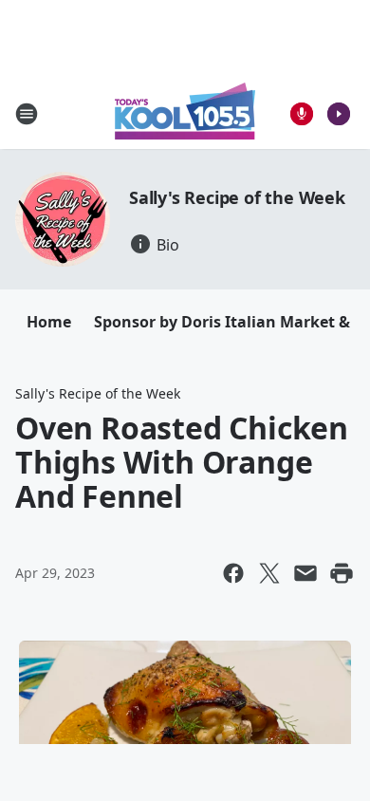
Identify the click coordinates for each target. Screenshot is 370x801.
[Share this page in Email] (305, 573)
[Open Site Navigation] (26, 113)
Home (49, 321)
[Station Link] (185, 113)
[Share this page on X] (269, 573)
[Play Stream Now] (338, 113)
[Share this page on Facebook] (233, 573)
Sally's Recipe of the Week (237, 197)
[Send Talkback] (301, 113)
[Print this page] (341, 573)
